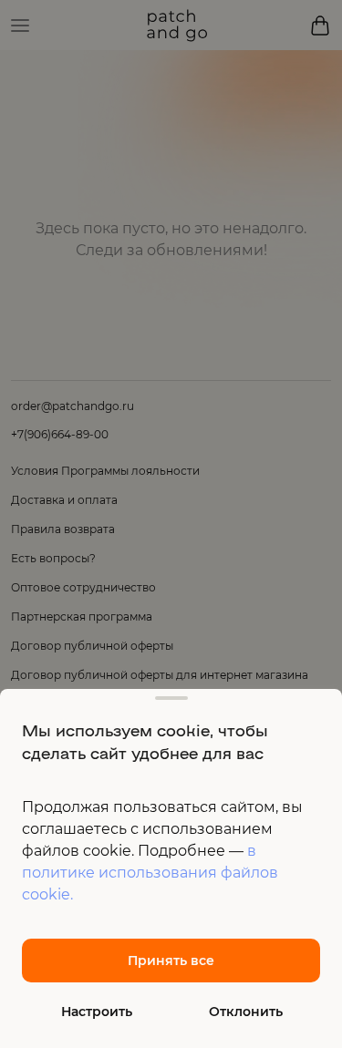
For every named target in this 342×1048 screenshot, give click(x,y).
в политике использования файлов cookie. (150, 872)
